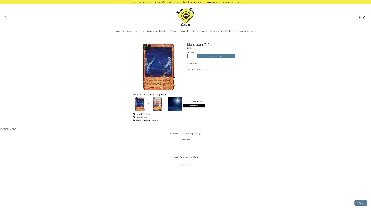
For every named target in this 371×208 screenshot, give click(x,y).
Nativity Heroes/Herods (143, 120)
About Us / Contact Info (247, 31)
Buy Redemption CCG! (130, 31)
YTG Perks (194, 31)
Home (117, 31)
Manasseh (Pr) (140, 114)
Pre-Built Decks (147, 31)
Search (175, 157)
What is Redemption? (229, 31)
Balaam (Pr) (139, 117)
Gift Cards (184, 31)
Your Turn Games (187, 165)
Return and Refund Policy (189, 157)
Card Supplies (161, 31)
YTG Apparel (174, 31)
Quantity (190, 52)
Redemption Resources (209, 31)
